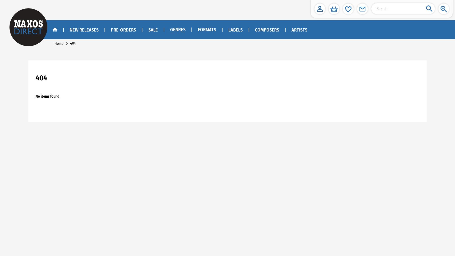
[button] (319, 9)
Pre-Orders (123, 30)
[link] (59, 43)
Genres (178, 29)
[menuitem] (177, 30)
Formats (207, 29)
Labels (235, 30)
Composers (267, 30)
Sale (153, 30)
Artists (299, 30)
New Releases (84, 30)
